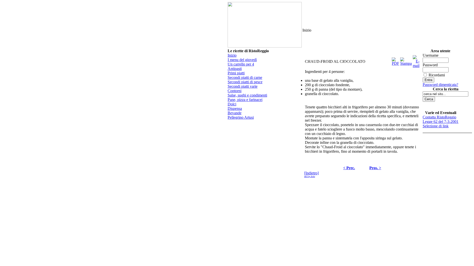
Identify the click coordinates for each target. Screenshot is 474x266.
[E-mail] (416, 60)
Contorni (234, 91)
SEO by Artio (309, 176)
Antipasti (235, 68)
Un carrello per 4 (241, 64)
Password (430, 65)
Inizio (232, 55)
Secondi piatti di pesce (245, 82)
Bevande (234, 113)
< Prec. (349, 168)
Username (430, 55)
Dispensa (235, 108)
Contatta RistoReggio (439, 117)
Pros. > (375, 168)
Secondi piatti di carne (245, 77)
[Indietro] (311, 173)
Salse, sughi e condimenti (247, 95)
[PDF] (395, 60)
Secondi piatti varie (242, 86)
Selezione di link (436, 126)
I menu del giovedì (242, 60)
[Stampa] (406, 60)
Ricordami (437, 75)
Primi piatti (236, 73)
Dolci (232, 104)
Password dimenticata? (440, 85)
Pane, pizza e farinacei (245, 100)
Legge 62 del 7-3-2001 (440, 121)
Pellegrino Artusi (241, 117)
